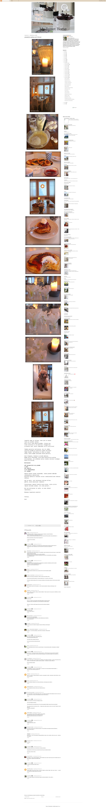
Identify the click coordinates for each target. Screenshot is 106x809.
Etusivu (42, 796)
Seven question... (67, 78)
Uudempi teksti (27, 796)
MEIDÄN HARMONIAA (67, 171)
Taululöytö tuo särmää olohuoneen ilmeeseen (70, 279)
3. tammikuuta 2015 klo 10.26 (33, 645)
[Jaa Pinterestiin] (40, 525)
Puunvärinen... (67, 90)
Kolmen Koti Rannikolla (67, 263)
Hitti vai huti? (70, 147)
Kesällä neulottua (66, 332)
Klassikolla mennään (71, 212)
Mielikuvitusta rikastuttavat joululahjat (74, 319)
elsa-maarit (66, 467)
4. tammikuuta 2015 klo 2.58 (37, 756)
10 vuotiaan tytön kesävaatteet (73, 474)
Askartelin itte (66, 221)
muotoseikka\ (66, 200)
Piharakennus (66, 235)
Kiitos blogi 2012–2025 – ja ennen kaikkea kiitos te (70, 178)
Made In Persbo (66, 580)
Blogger (59, 806)
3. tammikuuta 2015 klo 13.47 (36, 712)
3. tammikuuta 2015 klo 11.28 (37, 667)
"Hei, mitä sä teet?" (67, 386)
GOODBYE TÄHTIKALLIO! (72, 192)
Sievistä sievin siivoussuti (72, 125)
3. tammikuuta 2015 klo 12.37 (37, 699)
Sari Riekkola (29, 544)
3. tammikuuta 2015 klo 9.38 (42, 629)
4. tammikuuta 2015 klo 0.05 (37, 740)
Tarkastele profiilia (65, 47)
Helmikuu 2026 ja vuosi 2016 (72, 165)
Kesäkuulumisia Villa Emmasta (73, 448)
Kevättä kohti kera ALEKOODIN (73, 367)
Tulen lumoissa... (67, 91)
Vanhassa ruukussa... (68, 81)
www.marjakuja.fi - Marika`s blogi (69, 118)
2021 (65, 54)
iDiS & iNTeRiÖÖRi (67, 532)
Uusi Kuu (65, 276)
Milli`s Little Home (30, 615)
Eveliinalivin (66, 313)
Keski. (65, 278)
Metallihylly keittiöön (71, 548)
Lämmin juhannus (71, 461)
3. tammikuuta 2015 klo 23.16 (38, 727)
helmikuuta (66, 76)
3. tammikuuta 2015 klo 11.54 (33, 680)
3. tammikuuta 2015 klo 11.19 (37, 651)
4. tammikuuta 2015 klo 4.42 (37, 763)
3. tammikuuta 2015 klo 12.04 (38, 686)
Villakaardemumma (30, 686)
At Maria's (65, 567)
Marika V (28, 569)
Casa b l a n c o (66, 340)
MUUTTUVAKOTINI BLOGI (68, 211)
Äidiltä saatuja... (67, 86)
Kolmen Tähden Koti (67, 512)
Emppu (28, 532)
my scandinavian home (67, 133)
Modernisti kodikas (67, 162)
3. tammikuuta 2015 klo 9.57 (37, 635)
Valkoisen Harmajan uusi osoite (68, 546)
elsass (65, 155)
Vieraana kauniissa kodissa (69, 87)
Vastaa (28, 557)
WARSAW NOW (71, 555)
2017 (65, 59)
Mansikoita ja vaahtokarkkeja (68, 140)
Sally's (65, 191)
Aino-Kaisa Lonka (30, 740)
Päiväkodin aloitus (66, 183)
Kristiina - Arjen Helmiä (30, 575)
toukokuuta (66, 72)
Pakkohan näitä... (67, 95)
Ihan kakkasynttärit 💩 (72, 400)
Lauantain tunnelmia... (68, 83)
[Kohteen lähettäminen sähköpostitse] (36, 525)
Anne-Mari (28, 623)
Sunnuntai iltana (67, 92)
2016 (65, 60)
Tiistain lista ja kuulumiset (72, 301)
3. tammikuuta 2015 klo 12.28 (39, 692)
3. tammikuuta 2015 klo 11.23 (36, 658)
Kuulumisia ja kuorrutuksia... (69, 100)
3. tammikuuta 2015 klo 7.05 (39, 575)
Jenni (28, 680)
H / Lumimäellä (29, 658)
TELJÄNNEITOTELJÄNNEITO (68, 209)
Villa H (65, 202)
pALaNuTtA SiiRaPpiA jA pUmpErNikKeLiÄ (71, 506)
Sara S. (65, 256)
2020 (65, 55)
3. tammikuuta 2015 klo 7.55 (34, 590)
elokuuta (66, 68)
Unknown (28, 590)
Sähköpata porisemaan (68, 94)
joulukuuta (66, 63)
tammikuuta (66, 77)
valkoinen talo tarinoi (67, 379)
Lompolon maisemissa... (68, 82)
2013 (65, 103)
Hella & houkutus (66, 412)
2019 (65, 56)
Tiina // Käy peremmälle (30, 692)
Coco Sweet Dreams (67, 234)
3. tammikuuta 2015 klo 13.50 (37, 720)
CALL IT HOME (66, 218)
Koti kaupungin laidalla (67, 237)
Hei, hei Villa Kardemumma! (72, 426)
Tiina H (65, 334)
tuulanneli (65, 300)
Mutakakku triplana (71, 526)
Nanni (28, 645)
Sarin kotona (66, 325)
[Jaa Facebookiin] (39, 525)
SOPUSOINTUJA (66, 281)
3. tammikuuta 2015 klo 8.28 (37, 615)
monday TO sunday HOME (68, 554)
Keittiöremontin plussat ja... (72, 354)
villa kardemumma (67, 425)
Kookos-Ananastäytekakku (72, 244)
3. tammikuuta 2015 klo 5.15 (37, 544)
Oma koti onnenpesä (67, 294)
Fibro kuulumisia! (71, 393)
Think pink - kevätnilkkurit (72, 539)
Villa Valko (65, 480)
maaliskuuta (67, 74)
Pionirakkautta (70, 520)
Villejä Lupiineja (29, 712)
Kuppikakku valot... (67, 96)
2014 (65, 102)
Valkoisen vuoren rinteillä (68, 250)
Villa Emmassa (66, 447)
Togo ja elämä (66, 314)
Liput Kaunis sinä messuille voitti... (73, 487)
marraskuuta (67, 64)
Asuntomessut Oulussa (72, 185)
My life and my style (67, 486)
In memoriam (70, 222)
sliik (64, 473)
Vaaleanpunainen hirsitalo (68, 316)
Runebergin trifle (67, 79)
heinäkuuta (66, 69)
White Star (65, 307)
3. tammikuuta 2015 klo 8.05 (37, 597)
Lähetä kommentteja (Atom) (30, 798)
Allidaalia (65, 366)
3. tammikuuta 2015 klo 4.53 (34, 532)
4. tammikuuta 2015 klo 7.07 (37, 775)
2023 (65, 51)
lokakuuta (66, 65)
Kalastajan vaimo (67, 331)
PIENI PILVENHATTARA (67, 360)
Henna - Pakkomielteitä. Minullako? (32, 629)
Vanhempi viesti (58, 796)
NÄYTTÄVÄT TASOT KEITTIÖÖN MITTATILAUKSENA (71, 201)
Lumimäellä (66, 399)
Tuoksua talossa (66, 493)
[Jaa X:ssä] (38, 525)
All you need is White (67, 182)
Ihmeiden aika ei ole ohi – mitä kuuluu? (69, 210)
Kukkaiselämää (29, 584)
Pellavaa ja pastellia (67, 438)
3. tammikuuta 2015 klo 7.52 (36, 584)
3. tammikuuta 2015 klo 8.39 (35, 623)
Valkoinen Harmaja (67, 153)
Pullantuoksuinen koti (67, 243)
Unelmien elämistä (67, 318)
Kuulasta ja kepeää (67, 460)
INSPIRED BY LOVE (67, 269)
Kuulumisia (70, 380)
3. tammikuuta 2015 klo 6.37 (34, 569)
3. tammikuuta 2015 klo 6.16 (37, 560)
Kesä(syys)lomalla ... (71, 513)
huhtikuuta (66, 73)
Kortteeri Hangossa (71, 288)
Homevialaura (66, 177)
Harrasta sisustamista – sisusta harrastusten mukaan (71, 439)
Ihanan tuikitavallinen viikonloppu (73, 500)
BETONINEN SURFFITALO (72, 156)
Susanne (65, 164)
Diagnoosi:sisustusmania (68, 124)
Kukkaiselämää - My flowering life (69, 347)
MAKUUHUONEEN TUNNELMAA (73, 203)
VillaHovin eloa (66, 519)
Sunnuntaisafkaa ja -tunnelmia (73, 568)
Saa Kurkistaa (66, 228)
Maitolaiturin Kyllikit (30, 727)
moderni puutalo (66, 287)
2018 (65, 58)
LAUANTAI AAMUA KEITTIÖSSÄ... (70, 99)
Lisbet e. (65, 131)
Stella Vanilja (66, 146)
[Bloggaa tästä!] (37, 525)
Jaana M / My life (29, 756)
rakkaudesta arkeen (67, 373)
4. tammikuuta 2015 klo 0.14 (37, 746)
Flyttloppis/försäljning (71, 581)
